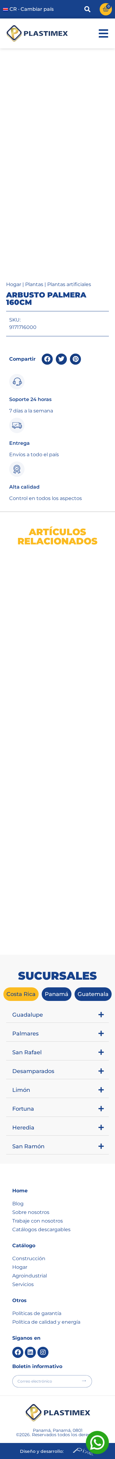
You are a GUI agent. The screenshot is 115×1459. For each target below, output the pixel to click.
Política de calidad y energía (46, 1322)
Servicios (23, 1284)
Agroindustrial (29, 1276)
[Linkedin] (30, 1352)
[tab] (21, 994)
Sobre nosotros (30, 1212)
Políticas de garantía (36, 1313)
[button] (47, 359)
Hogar (13, 284)
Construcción (28, 1258)
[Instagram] (42, 1352)
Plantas (34, 284)
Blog (18, 1204)
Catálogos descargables (41, 1229)
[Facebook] (17, 1352)
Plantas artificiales (69, 284)
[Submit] (84, 1381)
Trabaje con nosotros (37, 1221)
